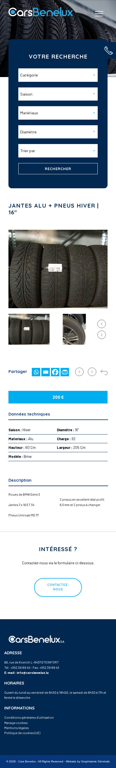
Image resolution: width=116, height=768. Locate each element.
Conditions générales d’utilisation (29, 717)
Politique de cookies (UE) (22, 733)
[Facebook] (55, 372)
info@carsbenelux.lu (33, 672)
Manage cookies (16, 723)
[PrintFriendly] (65, 372)
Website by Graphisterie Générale (88, 761)
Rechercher (58, 168)
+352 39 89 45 (20, 667)
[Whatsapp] (36, 372)
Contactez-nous (58, 587)
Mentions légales (16, 728)
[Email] (45, 372)
